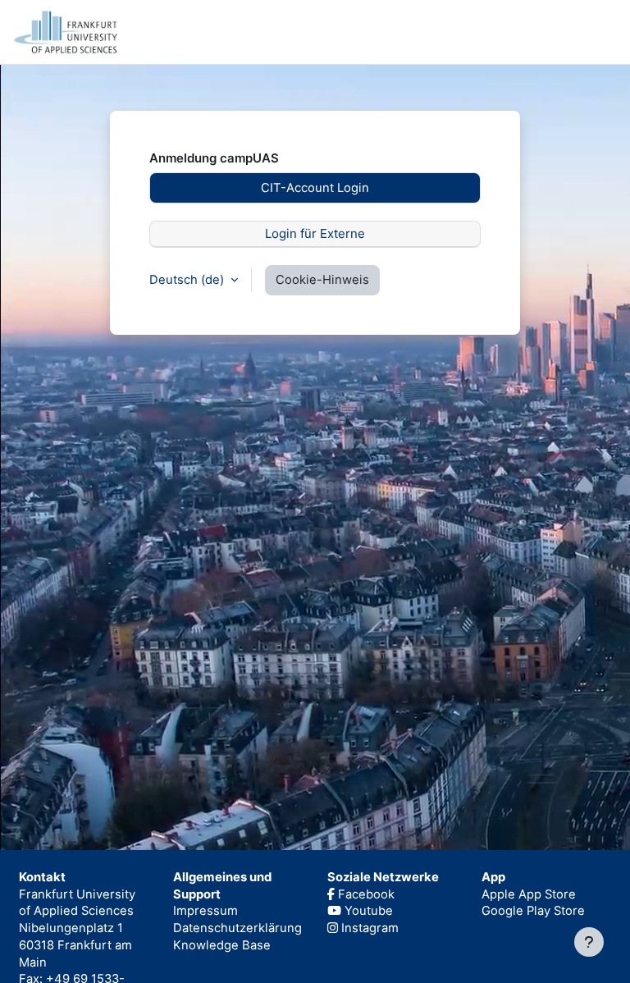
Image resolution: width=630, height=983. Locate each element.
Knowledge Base (222, 945)
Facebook (365, 894)
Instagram (368, 928)
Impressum (205, 910)
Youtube (367, 910)
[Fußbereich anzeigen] (589, 942)
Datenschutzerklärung (237, 928)
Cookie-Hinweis (322, 279)
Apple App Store (529, 894)
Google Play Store (533, 910)
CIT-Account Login (315, 188)
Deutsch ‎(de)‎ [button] (188, 279)
